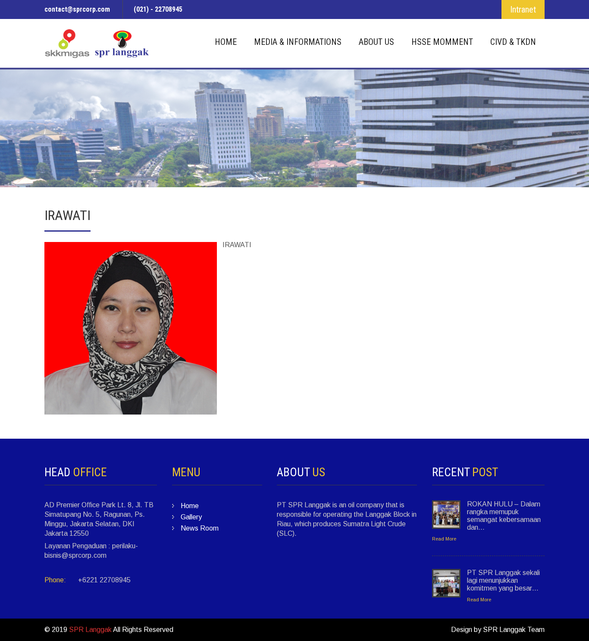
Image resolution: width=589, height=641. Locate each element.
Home (226, 42)
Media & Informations (297, 42)
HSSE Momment (442, 42)
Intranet (523, 9)
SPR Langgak (90, 629)
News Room (200, 528)
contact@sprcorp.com (77, 9)
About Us (376, 42)
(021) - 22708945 (158, 9)
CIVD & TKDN (513, 42)
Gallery (191, 517)
